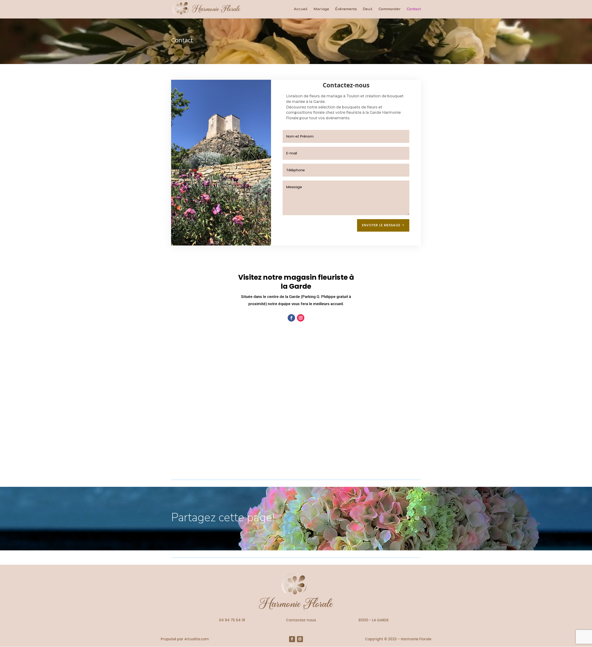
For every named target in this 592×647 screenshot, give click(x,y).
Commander (390, 9)
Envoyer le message (381, 225)
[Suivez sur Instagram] (300, 318)
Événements (346, 9)
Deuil (368, 9)
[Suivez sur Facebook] (291, 318)
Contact (414, 9)
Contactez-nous (301, 620)
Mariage (321, 9)
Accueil (301, 9)
